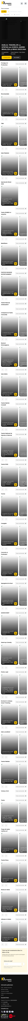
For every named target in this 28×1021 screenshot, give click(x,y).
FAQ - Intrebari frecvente (6, 987)
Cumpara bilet (6, 57)
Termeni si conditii (5, 991)
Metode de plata (4, 989)
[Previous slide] (2, 89)
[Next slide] (6, 89)
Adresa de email (8, 961)
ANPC (2, 995)
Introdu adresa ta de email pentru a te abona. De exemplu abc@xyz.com (13, 967)
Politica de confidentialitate (7, 993)
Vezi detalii (16, 57)
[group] (14, 29)
